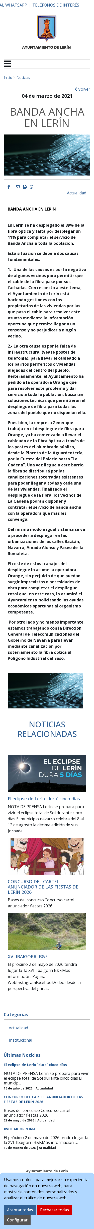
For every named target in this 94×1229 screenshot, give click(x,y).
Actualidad (76, 193)
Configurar (17, 1220)
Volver (83, 89)
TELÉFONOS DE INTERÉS (55, 5)
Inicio (8, 77)
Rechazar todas (54, 1210)
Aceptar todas (20, 1210)
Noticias (23, 77)
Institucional (20, 1040)
